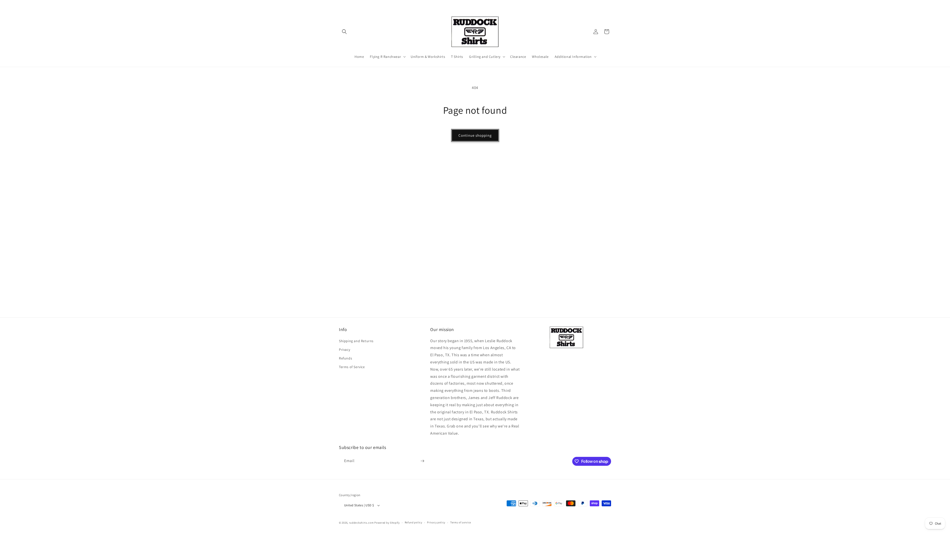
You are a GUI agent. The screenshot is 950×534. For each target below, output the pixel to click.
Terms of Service (352, 367)
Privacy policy (436, 522)
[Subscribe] (422, 461)
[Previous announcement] (340, 4)
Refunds (345, 358)
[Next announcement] (609, 4)
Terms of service (460, 522)
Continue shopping (475, 135)
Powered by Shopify (387, 522)
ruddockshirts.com (361, 522)
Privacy (344, 349)
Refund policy (413, 522)
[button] (344, 31)
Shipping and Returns (356, 341)
